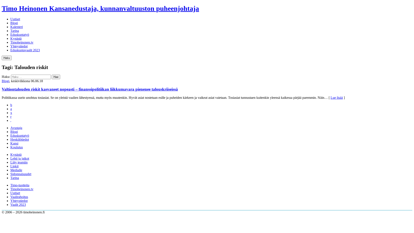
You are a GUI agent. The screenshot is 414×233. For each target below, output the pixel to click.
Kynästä (16, 38)
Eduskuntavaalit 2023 (25, 50)
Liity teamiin (19, 162)
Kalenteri (16, 27)
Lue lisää (337, 97)
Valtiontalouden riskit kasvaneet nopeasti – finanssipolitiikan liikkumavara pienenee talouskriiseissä (90, 89)
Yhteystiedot (19, 46)
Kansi (14, 143)
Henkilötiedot (19, 139)
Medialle (16, 170)
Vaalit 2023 (18, 204)
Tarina (14, 31)
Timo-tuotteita (19, 185)
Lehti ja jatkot (19, 158)
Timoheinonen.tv (21, 42)
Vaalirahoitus (19, 197)
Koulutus (16, 147)
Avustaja (16, 128)
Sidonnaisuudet (20, 174)
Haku (6, 58)
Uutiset (15, 19)
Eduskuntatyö (19, 34)
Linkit (14, 166)
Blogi (14, 23)
